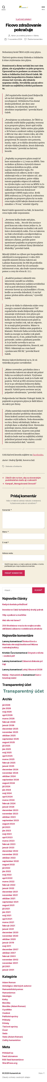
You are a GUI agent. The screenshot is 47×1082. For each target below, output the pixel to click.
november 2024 (10, 773)
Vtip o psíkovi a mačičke (14, 615)
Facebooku (38, 455)
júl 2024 (6, 786)
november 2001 (10, 963)
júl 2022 (6, 868)
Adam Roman (9, 982)
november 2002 (10, 959)
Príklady (6, 1020)
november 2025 (10, 732)
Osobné (6, 1013)
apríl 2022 (7, 878)
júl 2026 (6, 705)
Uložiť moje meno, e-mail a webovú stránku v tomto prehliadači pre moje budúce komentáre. (24, 565)
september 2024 (10, 779)
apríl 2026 (7, 715)
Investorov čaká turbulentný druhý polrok (22, 610)
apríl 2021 (7, 919)
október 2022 (9, 858)
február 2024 (8, 803)
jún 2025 (6, 749)
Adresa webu (7, 553)
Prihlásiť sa (7, 1053)
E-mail (5, 543)
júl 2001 (6, 966)
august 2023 (8, 824)
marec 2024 (8, 800)
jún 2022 (6, 871)
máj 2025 (7, 752)
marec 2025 (8, 759)
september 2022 (10, 861)
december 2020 (10, 932)
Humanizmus (8, 992)
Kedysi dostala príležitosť (14, 604)
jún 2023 (6, 830)
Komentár (7, 510)
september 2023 (10, 820)
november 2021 (10, 895)
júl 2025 (6, 746)
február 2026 (8, 722)
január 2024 (8, 807)
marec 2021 (8, 922)
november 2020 (10, 936)
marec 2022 (8, 881)
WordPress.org (9, 1063)
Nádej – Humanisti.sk (12, 675)
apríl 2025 (7, 756)
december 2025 (10, 729)
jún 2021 (6, 912)
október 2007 (9, 953)
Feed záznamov (10, 1056)
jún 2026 (6, 708)
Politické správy (10, 1016)
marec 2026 (8, 718)
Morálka (6, 1003)
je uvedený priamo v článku (28, 36)
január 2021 (8, 929)
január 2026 (8, 725)
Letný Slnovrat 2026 (32, 669)
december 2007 (10, 949)
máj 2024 (7, 793)
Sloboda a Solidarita (13, 466)
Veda (4, 1033)
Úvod (5, 1030)
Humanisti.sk (15, 1073)
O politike (7, 1009)
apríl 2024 (7, 796)
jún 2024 (6, 790)
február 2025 (8, 763)
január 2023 (8, 847)
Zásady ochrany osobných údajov (16, 1077)
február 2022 (8, 885)
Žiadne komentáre (35, 39)
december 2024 (10, 769)
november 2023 (10, 813)
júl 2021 (6, 908)
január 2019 (8, 942)
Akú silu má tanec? (11, 620)
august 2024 (8, 783)
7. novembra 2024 (15, 39)
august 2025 (8, 742)
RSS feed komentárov (13, 1059)
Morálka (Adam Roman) (14, 1006)
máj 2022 (7, 875)
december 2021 (10, 892)
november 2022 (10, 854)
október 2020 (9, 939)
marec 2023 (8, 841)
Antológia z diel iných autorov (16, 986)
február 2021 (8, 925)
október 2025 (9, 735)
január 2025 (8, 766)
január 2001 (8, 970)
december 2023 (10, 810)
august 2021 (8, 905)
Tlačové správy (23, 19)
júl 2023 (6, 827)
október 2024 (9, 776)
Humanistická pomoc (12, 989)
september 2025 (10, 739)
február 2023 (8, 844)
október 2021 (8, 898)
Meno (5, 532)
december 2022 (10, 851)
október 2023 (9, 817)
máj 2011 (6, 946)
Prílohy (5, 1023)
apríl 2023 (7, 837)
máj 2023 (7, 834)
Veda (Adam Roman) (12, 1037)
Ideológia (7, 996)
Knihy (5, 999)
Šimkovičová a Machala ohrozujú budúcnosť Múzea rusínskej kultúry (20, 644)
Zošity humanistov (11, 1040)
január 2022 (8, 888)
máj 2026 (7, 712)
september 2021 (10, 902)
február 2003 (9, 956)
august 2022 (8, 864)
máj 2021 (6, 915)
